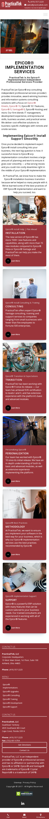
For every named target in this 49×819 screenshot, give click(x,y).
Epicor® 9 (6, 109)
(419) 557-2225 (37, 1)
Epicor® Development (12, 703)
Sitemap (18, 782)
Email (24, 817)
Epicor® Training (10, 699)
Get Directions (24, 745)
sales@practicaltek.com (37, 5)
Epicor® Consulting (11, 695)
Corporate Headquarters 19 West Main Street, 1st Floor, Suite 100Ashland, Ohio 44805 (20, 660)
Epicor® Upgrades (11, 691)
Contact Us (24, 750)
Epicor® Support (10, 706)
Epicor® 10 (15, 106)
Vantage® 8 (19, 109)
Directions (40, 817)
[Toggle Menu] (45, 14)
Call (8, 817)
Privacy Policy (29, 782)
